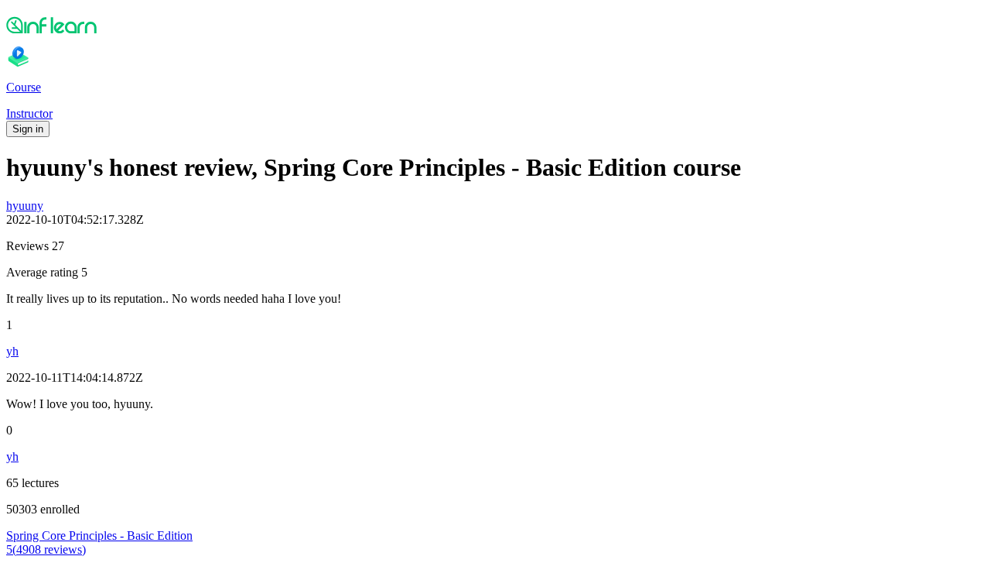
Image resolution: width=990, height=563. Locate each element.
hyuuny (24, 205)
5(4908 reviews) (46, 549)
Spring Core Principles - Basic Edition (99, 535)
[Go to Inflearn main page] (495, 24)
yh (12, 351)
